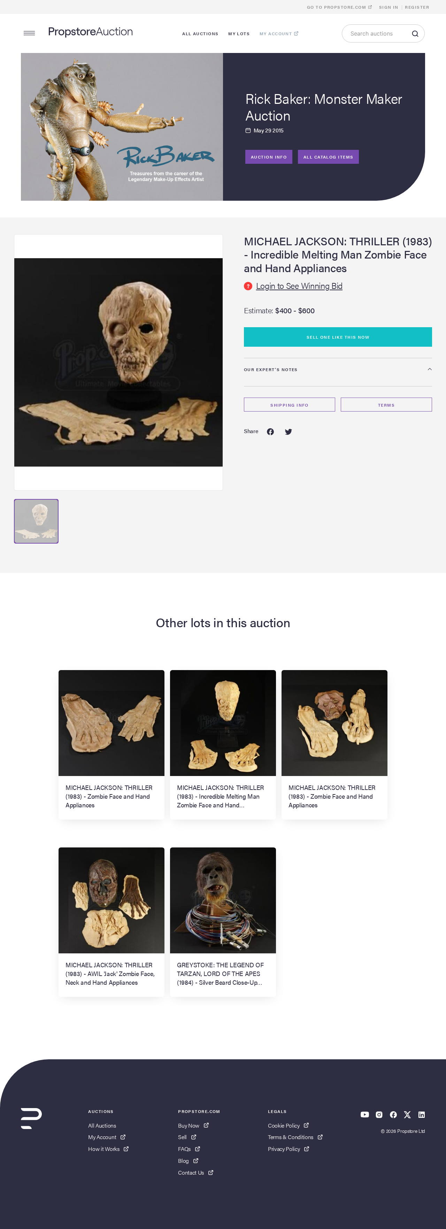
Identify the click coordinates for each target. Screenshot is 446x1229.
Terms (386, 405)
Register (417, 7)
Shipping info (289, 405)
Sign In (389, 7)
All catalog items (328, 157)
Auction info (269, 157)
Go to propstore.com (337, 7)
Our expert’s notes (271, 369)
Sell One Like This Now (338, 337)
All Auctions (102, 1125)
